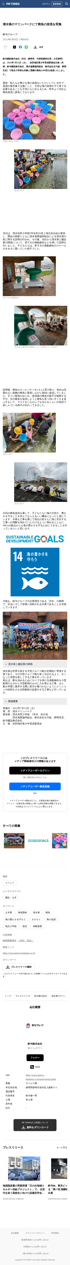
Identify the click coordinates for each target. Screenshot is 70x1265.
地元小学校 (11, 926)
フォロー (35, 1057)
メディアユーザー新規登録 (35, 786)
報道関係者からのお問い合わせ (35, 1239)
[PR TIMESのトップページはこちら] (13, 4)
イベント (9, 883)
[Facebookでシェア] (20, 47)
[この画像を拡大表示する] (14, 840)
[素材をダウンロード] (35, 47)
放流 (24, 926)
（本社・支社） (26, 940)
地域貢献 (22, 912)
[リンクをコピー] (41, 47)
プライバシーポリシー (35, 1233)
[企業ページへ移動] (35, 1027)
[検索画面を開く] (67, 4)
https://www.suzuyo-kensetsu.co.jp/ (19, 953)
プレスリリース (22, 996)
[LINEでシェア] (26, 47)
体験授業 (37, 926)
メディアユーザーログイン (35, 770)
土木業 (8, 912)
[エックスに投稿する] (14, 47)
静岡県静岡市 (9, 940)
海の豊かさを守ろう (15, 919)
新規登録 (57, 3)
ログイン (46, 3)
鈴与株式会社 (40, 996)
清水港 (36, 912)
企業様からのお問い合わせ (35, 1246)
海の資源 (51, 919)
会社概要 (15, 1233)
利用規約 (55, 1233)
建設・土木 (11, 897)
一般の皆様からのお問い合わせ (35, 1253)
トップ (8, 996)
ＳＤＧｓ (36, 919)
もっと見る (62, 1147)
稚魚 (48, 912)
